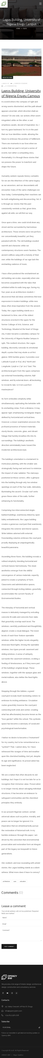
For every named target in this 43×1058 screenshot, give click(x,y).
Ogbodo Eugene (20, 83)
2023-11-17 (6, 83)
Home (18, 28)
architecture (7, 77)
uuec (15, 881)
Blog (25, 28)
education (23, 881)
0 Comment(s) (10, 86)
